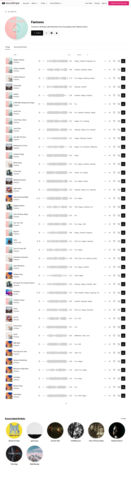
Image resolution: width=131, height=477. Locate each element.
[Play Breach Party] (9, 387)
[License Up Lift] (119, 318)
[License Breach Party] (119, 387)
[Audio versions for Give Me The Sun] (43, 138)
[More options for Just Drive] (105, 130)
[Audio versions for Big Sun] (43, 232)
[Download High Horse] (123, 190)
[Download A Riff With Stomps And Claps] (123, 104)
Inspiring (89, 95)
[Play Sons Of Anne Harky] (9, 215)
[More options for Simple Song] (105, 276)
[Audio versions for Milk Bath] (43, 344)
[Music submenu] (37, 3)
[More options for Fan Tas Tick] (105, 224)
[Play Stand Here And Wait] (9, 198)
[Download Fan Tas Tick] (123, 224)
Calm (94, 284)
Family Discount (19, 77)
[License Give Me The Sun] (119, 138)
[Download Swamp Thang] (123, 155)
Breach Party (18, 386)
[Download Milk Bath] (123, 344)
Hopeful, (83, 61)
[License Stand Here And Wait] (119, 198)
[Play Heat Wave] (9, 395)
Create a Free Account (118, 3)
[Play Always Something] (9, 361)
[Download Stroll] (123, 336)
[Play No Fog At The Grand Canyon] (9, 284)
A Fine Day (17, 171)
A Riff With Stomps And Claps (24, 103)
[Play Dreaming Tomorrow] (9, 258)
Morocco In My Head (21, 369)
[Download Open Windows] (123, 267)
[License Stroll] (119, 336)
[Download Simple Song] (123, 276)
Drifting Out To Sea (20, 145)
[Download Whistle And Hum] (123, 181)
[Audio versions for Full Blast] (43, 378)
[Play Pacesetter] (9, 87)
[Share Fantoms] (46, 33)
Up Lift (16, 317)
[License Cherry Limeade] (119, 70)
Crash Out (17, 111)
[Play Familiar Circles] (9, 301)
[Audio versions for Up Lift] (43, 318)
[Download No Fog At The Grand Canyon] (123, 284)
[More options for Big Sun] (105, 233)
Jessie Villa (17, 242)
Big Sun (16, 231)
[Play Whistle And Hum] (9, 181)
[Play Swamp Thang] (9, 155)
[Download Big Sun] (123, 233)
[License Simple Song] (119, 276)
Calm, (80, 258)
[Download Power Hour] (123, 327)
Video (43, 3)
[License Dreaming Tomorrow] (119, 258)
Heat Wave (17, 394)
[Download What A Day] (123, 164)
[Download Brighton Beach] (123, 207)
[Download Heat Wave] (123, 396)
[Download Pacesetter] (123, 87)
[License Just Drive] (119, 130)
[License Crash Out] (119, 113)
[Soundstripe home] (10, 3)
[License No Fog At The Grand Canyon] (119, 284)
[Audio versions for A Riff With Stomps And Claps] (43, 104)
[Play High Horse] (9, 190)
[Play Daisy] (9, 310)
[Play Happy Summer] (9, 61)
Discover (26, 3)
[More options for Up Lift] (105, 318)
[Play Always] (9, 95)
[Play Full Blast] (9, 378)
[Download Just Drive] (123, 130)
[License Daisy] (119, 310)
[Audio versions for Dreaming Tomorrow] (43, 258)
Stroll (15, 334)
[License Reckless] (119, 293)
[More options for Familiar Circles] (105, 301)
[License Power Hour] (119, 327)
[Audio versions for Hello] (43, 241)
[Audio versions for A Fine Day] (43, 172)
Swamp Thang (19, 154)
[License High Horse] (119, 190)
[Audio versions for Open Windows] (43, 267)
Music (34, 3)
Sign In (104, 3)
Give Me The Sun (20, 137)
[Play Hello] (9, 241)
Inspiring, (89, 61)
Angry (76, 155)
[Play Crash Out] (9, 112)
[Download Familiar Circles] (123, 301)
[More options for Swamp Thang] (105, 155)
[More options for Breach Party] (105, 387)
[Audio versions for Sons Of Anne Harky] (43, 215)
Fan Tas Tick (18, 223)
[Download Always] (123, 95)
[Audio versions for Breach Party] (43, 387)
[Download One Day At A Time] (123, 353)
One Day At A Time (20, 351)
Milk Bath (17, 343)
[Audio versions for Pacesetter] (43, 86)
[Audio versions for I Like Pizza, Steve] (43, 121)
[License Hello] (119, 241)
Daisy (16, 308)
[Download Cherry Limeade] (123, 70)
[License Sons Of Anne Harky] (119, 215)
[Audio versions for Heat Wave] (43, 395)
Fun (94, 61)
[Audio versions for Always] (43, 95)
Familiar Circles (19, 300)
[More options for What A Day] (105, 164)
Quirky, (77, 172)
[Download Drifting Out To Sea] (123, 147)
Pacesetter (17, 85)
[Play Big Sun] (9, 232)
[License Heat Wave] (119, 396)
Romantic (90, 310)
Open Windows (19, 266)
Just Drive (17, 128)
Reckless (17, 291)
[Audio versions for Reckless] (43, 292)
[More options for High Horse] (105, 190)
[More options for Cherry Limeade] (105, 70)
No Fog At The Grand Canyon (24, 283)
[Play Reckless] (9, 292)
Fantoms (16, 62)
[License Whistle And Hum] (119, 181)
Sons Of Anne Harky (21, 214)
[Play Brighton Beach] (9, 207)
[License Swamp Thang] (119, 155)
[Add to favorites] (114, 61)
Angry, (80, 224)
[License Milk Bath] (119, 344)
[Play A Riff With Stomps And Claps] (9, 104)
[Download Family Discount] (123, 78)
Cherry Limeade (19, 68)
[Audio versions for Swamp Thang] (43, 155)
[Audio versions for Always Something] (43, 361)
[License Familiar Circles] (119, 301)
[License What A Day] (119, 164)
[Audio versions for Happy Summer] (43, 61)
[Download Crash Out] (123, 113)
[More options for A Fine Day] (105, 173)
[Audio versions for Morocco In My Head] (43, 370)
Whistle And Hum (20, 180)
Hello (15, 240)
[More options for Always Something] (105, 361)
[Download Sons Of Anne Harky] (123, 215)
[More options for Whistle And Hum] (105, 181)
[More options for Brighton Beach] (105, 207)
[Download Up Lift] (123, 318)
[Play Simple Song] (9, 275)
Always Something (20, 360)
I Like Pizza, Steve (20, 120)
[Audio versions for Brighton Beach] (43, 207)
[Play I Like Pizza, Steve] (9, 121)
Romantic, (86, 147)
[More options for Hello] (105, 241)
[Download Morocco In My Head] (123, 370)
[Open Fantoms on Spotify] (51, 33)
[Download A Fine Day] (123, 173)
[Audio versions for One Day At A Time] (43, 352)
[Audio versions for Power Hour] (43, 327)
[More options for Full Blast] (105, 378)
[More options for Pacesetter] (105, 87)
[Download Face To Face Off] (123, 250)
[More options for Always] (105, 95)
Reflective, (78, 335)
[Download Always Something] (123, 361)
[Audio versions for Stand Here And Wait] (43, 198)
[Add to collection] (110, 61)
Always (16, 94)
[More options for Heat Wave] (105, 396)
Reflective (93, 147)
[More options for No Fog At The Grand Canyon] (105, 284)
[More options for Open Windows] (105, 267)
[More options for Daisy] (105, 310)
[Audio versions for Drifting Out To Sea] (43, 147)
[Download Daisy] (123, 310)
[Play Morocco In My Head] (9, 370)
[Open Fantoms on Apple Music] (57, 33)
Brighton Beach (19, 206)
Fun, (76, 78)
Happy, (77, 61)
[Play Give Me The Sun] (9, 138)
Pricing (96, 3)
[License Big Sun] (119, 233)
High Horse (17, 188)
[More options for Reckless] (105, 293)
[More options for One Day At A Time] (105, 353)
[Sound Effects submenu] (61, 3)
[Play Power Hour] (9, 327)
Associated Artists (20, 47)
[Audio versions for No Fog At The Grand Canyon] (43, 284)
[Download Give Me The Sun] (123, 138)
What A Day (18, 163)
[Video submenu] (47, 3)
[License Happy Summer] (119, 61)
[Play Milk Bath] (9, 344)
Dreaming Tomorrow (21, 257)
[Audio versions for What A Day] (43, 164)
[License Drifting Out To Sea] (119, 147)
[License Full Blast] (119, 378)
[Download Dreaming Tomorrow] (123, 258)
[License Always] (119, 95)
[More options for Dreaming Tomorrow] (105, 258)
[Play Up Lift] (9, 318)
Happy (90, 69)
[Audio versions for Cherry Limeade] (43, 69)
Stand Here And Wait (21, 197)
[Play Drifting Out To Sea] (9, 147)
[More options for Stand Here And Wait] (105, 198)
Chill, (76, 207)
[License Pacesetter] (119, 87)
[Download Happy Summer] (123, 61)
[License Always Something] (119, 361)
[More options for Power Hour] (105, 327)
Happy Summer (19, 60)
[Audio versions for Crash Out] (43, 112)
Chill (84, 224)
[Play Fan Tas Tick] (9, 224)
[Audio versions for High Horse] (43, 189)
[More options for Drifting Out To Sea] (105, 147)
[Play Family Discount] (9, 78)
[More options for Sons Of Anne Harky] (105, 215)
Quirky (92, 78)
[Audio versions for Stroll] (43, 335)
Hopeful (83, 87)
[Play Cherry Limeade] (9, 69)
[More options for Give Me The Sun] (105, 138)
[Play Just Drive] (9, 129)
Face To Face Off (20, 248)
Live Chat (88, 3)
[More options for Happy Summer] (105, 61)
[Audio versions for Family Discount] (43, 78)
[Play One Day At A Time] (9, 353)
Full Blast (17, 377)
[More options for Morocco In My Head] (105, 370)
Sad (88, 335)
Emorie (16, 294)
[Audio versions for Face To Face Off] (43, 249)
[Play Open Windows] (9, 267)
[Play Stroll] (9, 335)
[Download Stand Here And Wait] (123, 198)
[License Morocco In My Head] (119, 370)
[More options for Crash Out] (105, 113)
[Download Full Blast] (123, 378)
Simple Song (18, 274)
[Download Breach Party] (123, 387)
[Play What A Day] (9, 164)
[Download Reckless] (123, 293)
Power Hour (18, 326)
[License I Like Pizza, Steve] (119, 121)
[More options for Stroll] (105, 336)
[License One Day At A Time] (119, 353)
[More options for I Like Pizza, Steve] (105, 121)
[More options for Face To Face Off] (105, 250)
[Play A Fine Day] (9, 172)
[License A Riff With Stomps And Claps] (119, 104)
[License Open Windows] (119, 267)
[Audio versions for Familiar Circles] (43, 301)
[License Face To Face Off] (119, 250)
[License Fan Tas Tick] (119, 224)
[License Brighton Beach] (119, 207)
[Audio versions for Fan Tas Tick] (43, 224)
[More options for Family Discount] (105, 78)
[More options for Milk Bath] (105, 344)
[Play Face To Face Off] (9, 250)
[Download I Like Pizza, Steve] (123, 121)
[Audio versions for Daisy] (43, 310)
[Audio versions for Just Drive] (43, 129)
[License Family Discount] (119, 78)
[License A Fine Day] (119, 173)
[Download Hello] (123, 241)
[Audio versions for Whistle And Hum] (43, 181)
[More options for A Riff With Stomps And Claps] (105, 104)
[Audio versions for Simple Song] (43, 275)
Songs (7, 47)
